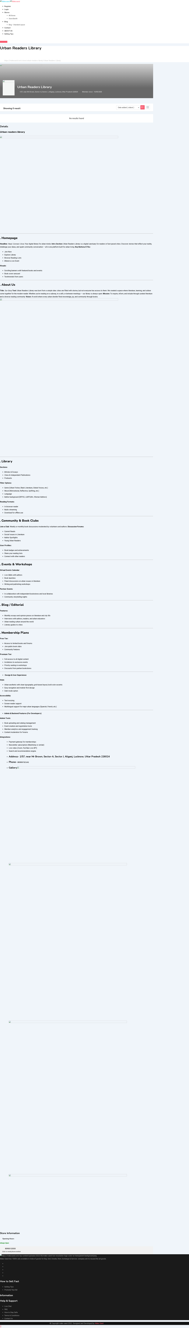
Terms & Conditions (11, 1315)
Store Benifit (13, 18)
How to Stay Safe (11, 1312)
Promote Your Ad (10, 1290)
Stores (6, 12)
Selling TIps (9, 1287)
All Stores (12, 15)
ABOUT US (8, 31)
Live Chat (7, 1306)
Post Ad (4, 42)
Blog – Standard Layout (17, 25)
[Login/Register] (2, 39)
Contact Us (8, 1318)
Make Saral (99, 1323)
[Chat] (0, 39)
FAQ (6, 1309)
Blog (6, 22)
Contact (7, 28)
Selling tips (8, 34)
